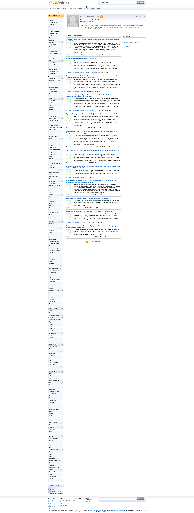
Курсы (50, 277)
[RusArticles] (59, 4)
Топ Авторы (72, 8)
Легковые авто (53, 46)
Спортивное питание (54, 404)
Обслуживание (53, 69)
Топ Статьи (81, 8)
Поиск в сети (52, 154)
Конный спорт (52, 400)
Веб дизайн (52, 143)
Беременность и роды (54, 80)
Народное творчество (54, 212)
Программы (52, 190)
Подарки (51, 478)
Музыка (51, 210)
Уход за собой (52, 427)
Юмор (88, 222)
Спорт (82, 207)
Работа (51, 165)
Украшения (52, 480)
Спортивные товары (54, 407)
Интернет (50, 138)
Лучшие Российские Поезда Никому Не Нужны (81, 58)
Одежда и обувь (53, 476)
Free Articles (104, 511)
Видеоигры (52, 454)
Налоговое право (53, 131)
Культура (82, 222)
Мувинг (51, 297)
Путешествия (52, 342)
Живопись (51, 199)
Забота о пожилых (54, 87)
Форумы (51, 156)
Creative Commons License (81, 511)
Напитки (51, 29)
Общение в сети (53, 152)
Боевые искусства (54, 391)
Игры (50, 456)
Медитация (52, 107)
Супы (50, 37)
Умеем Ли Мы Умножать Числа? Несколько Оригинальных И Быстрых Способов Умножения (92, 40)
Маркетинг (51, 221)
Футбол (51, 415)
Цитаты (51, 216)
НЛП (50, 375)
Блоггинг (51, 140)
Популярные (126, 46)
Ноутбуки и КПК (53, 187)
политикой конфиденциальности (117, 510)
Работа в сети (52, 167)
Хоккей (51, 418)
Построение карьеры (54, 163)
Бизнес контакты (53, 67)
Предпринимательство (55, 71)
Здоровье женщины (54, 241)
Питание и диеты (53, 254)
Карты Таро (52, 105)
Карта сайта (63, 506)
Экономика (94, 72)
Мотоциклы (52, 49)
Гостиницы (52, 355)
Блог (49, 508)
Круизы (51, 360)
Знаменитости (52, 201)
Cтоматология (52, 230)
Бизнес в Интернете (54, 64)
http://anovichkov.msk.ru (88, 21)
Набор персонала (53, 161)
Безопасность (92, 110)
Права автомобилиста (55, 53)
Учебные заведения (54, 286)
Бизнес (82, 236)
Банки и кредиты (53, 438)
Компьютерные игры (54, 185)
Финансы (50, 436)
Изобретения (92, 146)
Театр (50, 214)
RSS (74, 500)
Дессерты (51, 24)
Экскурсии (52, 364)
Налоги (51, 440)
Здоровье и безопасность (55, 127)
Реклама (87, 501)
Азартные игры (53, 451)
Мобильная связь (53, 176)
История (51, 203)
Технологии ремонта (54, 303)
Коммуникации (52, 169)
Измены (51, 324)
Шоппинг (50, 469)
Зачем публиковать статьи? (58, 8)
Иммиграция (52, 129)
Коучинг (51, 373)
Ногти (50, 431)
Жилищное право (53, 125)
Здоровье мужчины (54, 243)
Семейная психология (55, 96)
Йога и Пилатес (53, 398)
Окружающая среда (53, 315)
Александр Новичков (73, 54)
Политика (51, 310)
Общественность (84, 72)
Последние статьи (65, 500)
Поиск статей (63, 505)
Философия (52, 114)
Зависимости (52, 239)
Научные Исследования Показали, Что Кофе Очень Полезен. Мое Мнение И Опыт (92, 114)
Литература (52, 207)
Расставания (52, 328)
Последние (126, 39)
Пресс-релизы (52, 333)
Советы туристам (53, 362)
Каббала (51, 102)
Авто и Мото (51, 42)
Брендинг (51, 223)
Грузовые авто (53, 44)
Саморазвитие (92, 54)
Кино (50, 205)
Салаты (51, 35)
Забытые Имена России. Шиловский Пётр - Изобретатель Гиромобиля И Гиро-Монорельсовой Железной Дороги (91, 132)
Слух (50, 261)
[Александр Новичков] (73, 27)
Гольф (50, 395)
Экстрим (51, 420)
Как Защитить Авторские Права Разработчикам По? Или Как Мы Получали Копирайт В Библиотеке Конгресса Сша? (90, 95)
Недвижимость (53, 442)
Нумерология (52, 111)
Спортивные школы (54, 409)
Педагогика (52, 281)
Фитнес (51, 413)
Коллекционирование (54, 460)
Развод (51, 326)
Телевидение (52, 178)
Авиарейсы (52, 353)
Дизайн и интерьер (54, 292)
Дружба (51, 322)
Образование (83, 54)
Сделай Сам (52, 301)
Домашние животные (54, 85)
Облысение (52, 252)
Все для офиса (53, 471)
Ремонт (51, 192)
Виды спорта (52, 393)
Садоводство (52, 299)
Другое (51, 337)
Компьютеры (83, 110)
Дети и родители (52, 76)
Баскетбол (51, 387)
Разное (51, 134)
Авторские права (53, 120)
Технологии (52, 348)
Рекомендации (51, 506)
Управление (89, 236)
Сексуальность (53, 91)
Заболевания (52, 237)
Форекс (51, 447)
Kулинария (83, 127)
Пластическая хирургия (55, 257)
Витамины (51, 234)
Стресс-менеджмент (54, 378)
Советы (51, 424)
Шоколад (51, 40)
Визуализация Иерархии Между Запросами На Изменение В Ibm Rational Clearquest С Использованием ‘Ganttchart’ (93, 167)
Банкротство (52, 123)
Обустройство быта (53, 290)
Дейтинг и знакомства (54, 319)
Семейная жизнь (53, 93)
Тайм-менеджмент (54, 380)
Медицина (83, 91)
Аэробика (51, 384)
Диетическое (52, 26)
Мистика (51, 109)
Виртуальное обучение (55, 268)
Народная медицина (54, 250)
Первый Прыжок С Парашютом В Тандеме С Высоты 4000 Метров (87, 198)
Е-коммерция (52, 147)
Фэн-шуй (51, 306)
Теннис (51, 411)
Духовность (51, 98)
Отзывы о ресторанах (54, 31)
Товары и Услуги (52, 422)
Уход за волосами (53, 433)
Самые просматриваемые (130, 42)
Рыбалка (51, 465)
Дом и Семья (51, 78)
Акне (50, 232)
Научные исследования (55, 279)
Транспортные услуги (54, 58)
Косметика (52, 429)
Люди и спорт (52, 402)
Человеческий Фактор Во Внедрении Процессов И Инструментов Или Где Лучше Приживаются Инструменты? (92, 226)
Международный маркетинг (56, 225)
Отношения (51, 317)
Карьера (50, 158)
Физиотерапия (52, 263)
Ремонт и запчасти (54, 55)
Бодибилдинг (52, 389)
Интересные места (54, 357)
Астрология (52, 100)
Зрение (51, 245)
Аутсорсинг (52, 62)
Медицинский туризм (54, 248)
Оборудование (53, 346)
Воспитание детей (53, 82)
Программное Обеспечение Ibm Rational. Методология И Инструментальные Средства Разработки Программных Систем (91, 181)
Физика (51, 288)
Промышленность (53, 344)
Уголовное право (53, 136)
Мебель (51, 295)
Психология (52, 259)
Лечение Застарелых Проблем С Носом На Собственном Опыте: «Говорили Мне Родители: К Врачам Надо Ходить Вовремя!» (92, 76)
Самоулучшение (52, 371)
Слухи (50, 369)
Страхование (52, 445)
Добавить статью (95, 8)
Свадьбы (51, 330)
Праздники (52, 89)
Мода (50, 474)
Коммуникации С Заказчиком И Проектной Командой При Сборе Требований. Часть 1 (93, 151)
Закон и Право (52, 118)
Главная (50, 12)
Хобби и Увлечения (53, 449)
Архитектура (52, 196)
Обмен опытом (53, 51)
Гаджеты (51, 174)
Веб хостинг (52, 145)
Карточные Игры (53, 458)
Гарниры (51, 20)
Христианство (52, 116)
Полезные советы (53, 33)
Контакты (50, 500)
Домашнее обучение (54, 270)
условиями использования (97, 510)
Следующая (97, 241)
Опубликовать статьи (53, 505)
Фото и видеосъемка (54, 467)
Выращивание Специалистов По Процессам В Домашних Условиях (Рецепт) (90, 211)
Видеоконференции (54, 172)
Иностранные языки (54, 274)
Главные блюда (53, 22)
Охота (50, 463)
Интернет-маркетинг (54, 149)
